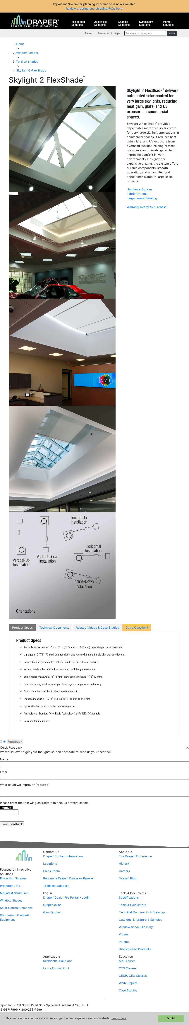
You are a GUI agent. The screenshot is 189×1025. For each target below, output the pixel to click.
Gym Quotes (52, 912)
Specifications (129, 897)
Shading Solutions (124, 23)
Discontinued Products (135, 949)
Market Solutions (168, 23)
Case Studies (128, 990)
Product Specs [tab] (22, 627)
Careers (89, 33)
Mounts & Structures (14, 893)
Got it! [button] (171, 1018)
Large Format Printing (142, 198)
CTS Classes (127, 968)
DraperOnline (52, 905)
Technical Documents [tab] (54, 627)
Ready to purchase (153, 207)
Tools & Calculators (132, 905)
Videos (123, 934)
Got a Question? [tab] (137, 627)
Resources (103, 33)
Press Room (51, 871)
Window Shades (11, 900)
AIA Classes (127, 961)
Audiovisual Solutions (101, 23)
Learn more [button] (118, 1018)
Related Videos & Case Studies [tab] (97, 627)
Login (117, 33)
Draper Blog (127, 878)
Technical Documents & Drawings (142, 912)
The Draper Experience (135, 856)
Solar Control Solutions (16, 908)
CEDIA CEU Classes (133, 975)
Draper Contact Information (63, 856)
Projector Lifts (10, 886)
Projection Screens (13, 878)
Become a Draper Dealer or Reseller (68, 878)
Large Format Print (56, 968)
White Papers (128, 983)
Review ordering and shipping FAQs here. (94, 8)
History (124, 863)
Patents (124, 942)
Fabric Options (137, 194)
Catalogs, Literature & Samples (140, 919)
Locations (50, 863)
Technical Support (56, 886)
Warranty (133, 207)
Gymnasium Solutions (146, 23)
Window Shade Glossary (136, 927)
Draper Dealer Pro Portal (61, 897)
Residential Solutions (78, 23)
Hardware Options (139, 189)
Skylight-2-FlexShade (31, 70)
